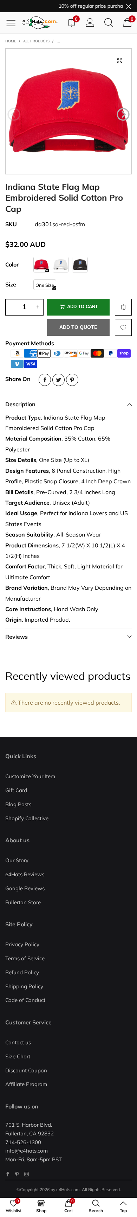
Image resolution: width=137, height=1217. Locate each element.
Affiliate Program (26, 1084)
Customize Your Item (30, 776)
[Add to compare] (123, 307)
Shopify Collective (26, 818)
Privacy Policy (22, 944)
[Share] (45, 380)
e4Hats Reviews (24, 874)
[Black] (80, 264)
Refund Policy (22, 972)
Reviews (16, 636)
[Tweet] (58, 380)
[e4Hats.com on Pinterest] (17, 1174)
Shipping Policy (24, 986)
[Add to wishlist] (123, 327)
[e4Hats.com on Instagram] (26, 1174)
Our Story (16, 860)
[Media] (119, 61)
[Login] (90, 23)
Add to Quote (78, 327)
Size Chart (17, 1056)
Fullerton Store (23, 902)
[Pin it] (72, 380)
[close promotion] (128, 6)
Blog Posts (18, 804)
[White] (60, 264)
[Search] (108, 23)
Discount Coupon (26, 1070)
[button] (14, 114)
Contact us (18, 1042)
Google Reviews (25, 888)
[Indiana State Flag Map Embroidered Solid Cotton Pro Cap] (68, 111)
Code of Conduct (25, 1000)
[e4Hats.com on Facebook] (8, 1174)
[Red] (41, 264)
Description (20, 404)
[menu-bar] (13, 22)
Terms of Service (25, 958)
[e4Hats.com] (42, 23)
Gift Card (16, 790)
